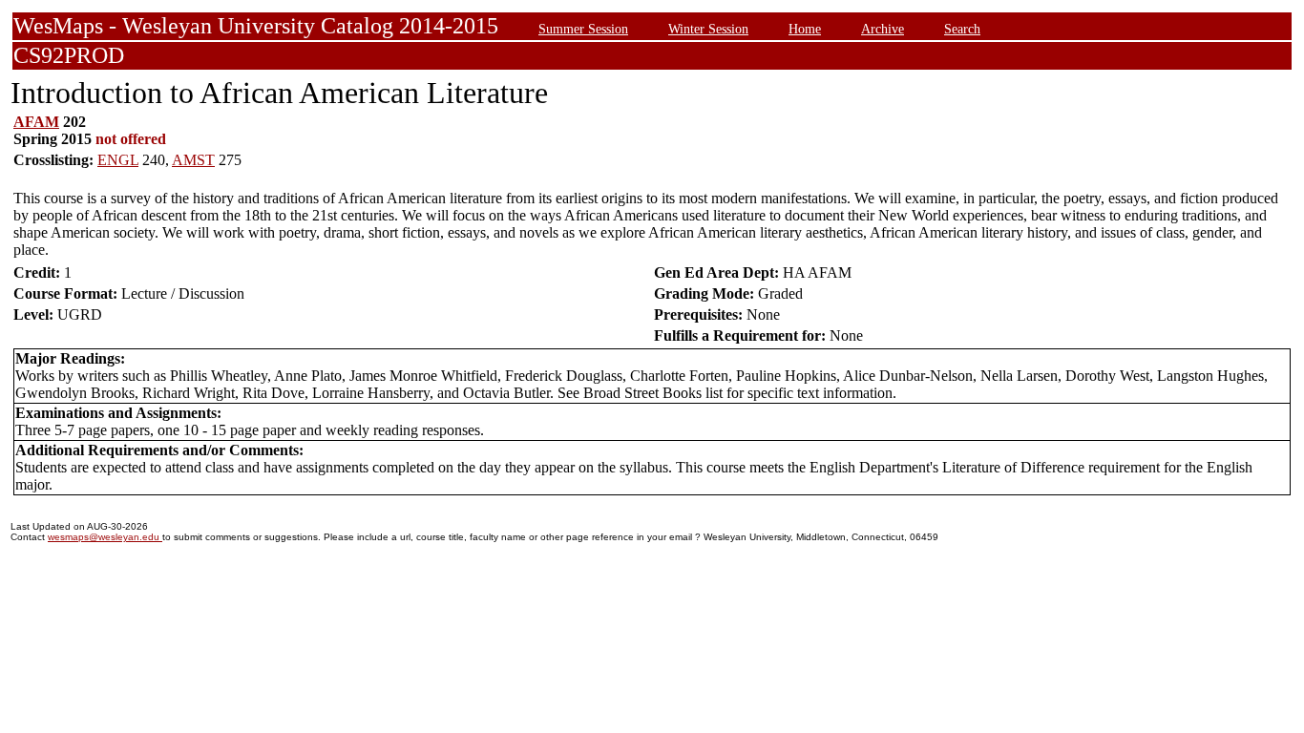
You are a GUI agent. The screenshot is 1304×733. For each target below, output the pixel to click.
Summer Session (583, 28)
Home (805, 28)
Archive (882, 28)
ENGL (117, 160)
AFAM (36, 122)
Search (962, 28)
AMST (193, 160)
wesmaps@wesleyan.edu (105, 537)
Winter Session (708, 28)
